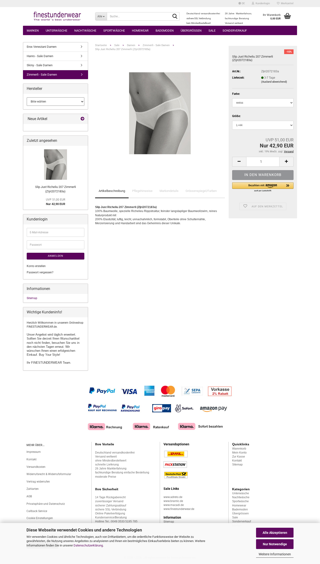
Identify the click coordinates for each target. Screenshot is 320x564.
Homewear (140, 30)
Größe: (236, 116)
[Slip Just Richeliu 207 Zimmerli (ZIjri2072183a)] (160, 113)
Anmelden (55, 255)
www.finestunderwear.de (179, 509)
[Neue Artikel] (82, 119)
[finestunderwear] (57, 16)
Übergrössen (191, 30)
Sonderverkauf (235, 30)
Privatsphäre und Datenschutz (45, 503)
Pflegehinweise (142, 191)
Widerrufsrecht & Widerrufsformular (48, 474)
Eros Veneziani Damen (41, 46)
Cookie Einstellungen (39, 518)
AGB (29, 496)
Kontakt (31, 459)
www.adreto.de (173, 497)
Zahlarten (32, 489)
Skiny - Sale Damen (39, 65)
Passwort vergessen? (40, 272)
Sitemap (32, 298)
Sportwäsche (114, 30)
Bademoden (165, 30)
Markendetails (169, 191)
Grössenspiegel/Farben (201, 191)
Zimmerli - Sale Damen (42, 74)
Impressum (33, 452)
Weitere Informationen (275, 554)
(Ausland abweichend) (274, 81)
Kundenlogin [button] (262, 3)
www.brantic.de (173, 501)
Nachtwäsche (85, 30)
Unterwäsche (56, 30)
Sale (212, 30)
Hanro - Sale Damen (40, 56)
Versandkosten (35, 467)
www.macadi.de (174, 505)
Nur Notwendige (275, 544)
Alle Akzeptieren (275, 533)
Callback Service (36, 511)
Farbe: (236, 93)
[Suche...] (175, 16)
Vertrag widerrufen (38, 481)
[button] (241, 3)
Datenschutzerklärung (88, 545)
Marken (33, 30)
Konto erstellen (36, 266)
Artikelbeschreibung (112, 191)
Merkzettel (286, 3)
